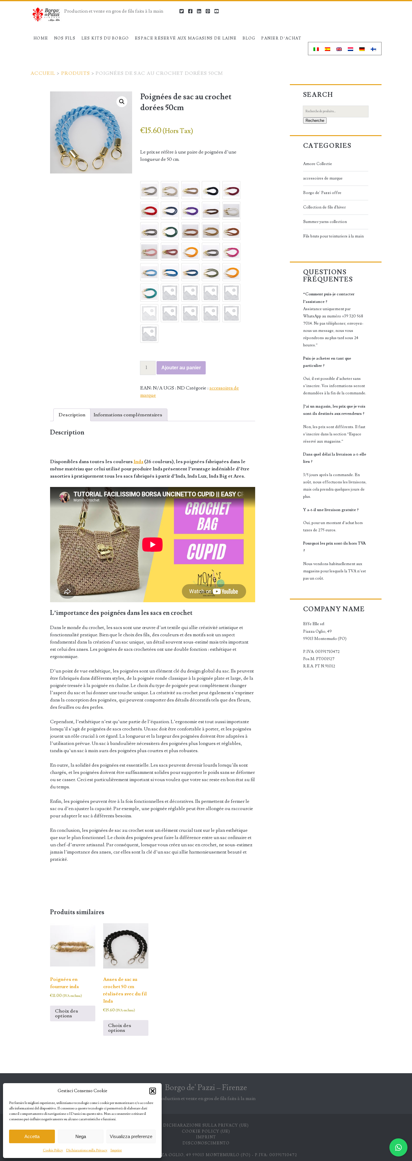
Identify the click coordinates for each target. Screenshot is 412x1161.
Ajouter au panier (181, 367)
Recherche (315, 120)
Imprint (116, 1150)
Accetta (32, 1136)
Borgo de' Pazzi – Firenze (206, 1088)
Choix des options (66, 1013)
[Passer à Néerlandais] (350, 48)
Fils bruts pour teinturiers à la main (333, 236)
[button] (153, 1091)
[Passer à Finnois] (373, 48)
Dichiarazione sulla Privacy (86, 1150)
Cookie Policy (53, 1150)
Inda (138, 462)
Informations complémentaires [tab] (127, 415)
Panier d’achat (281, 38)
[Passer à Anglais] (339, 48)
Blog (248, 38)
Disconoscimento (206, 1143)
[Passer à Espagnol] (327, 48)
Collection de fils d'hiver (324, 207)
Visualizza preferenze (131, 1136)
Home (40, 38)
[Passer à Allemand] (362, 48)
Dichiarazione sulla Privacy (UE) (206, 1125)
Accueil (42, 73)
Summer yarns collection (325, 221)
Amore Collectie (317, 163)
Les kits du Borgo (105, 38)
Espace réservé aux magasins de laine (185, 38)
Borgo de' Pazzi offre (322, 192)
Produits (75, 73)
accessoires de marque (323, 178)
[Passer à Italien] (316, 48)
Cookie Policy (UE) (206, 1131)
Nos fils (64, 38)
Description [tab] (72, 415)
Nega (80, 1136)
